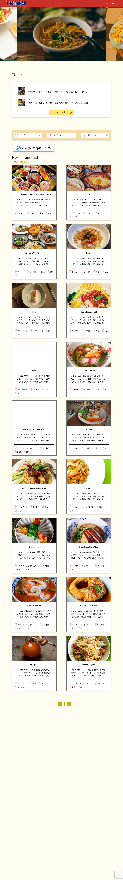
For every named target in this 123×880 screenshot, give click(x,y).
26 (69, 704)
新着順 (16, 162)
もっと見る (61, 112)
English (112, 3)
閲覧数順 (23, 162)
